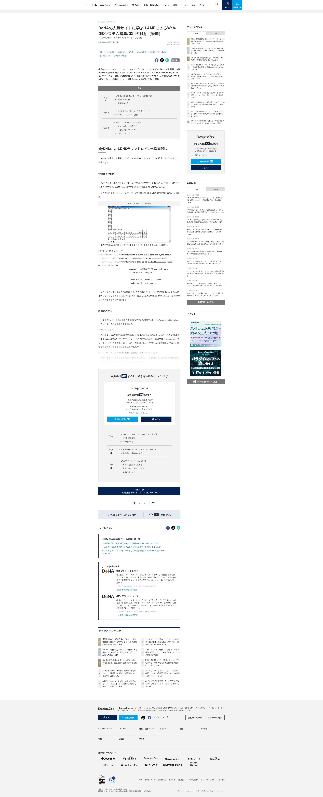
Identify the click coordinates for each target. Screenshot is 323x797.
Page (106, 112)
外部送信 (222, 780)
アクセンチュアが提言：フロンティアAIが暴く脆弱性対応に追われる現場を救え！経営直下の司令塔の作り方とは (162, 642)
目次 (139, 88)
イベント (184, 5)
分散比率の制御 (124, 99)
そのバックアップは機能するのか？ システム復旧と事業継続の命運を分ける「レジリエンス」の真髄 (205, 294)
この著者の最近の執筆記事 (127, 589)
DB (101, 52)
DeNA (164, 52)
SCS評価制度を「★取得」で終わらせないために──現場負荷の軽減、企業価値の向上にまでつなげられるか (119, 673)
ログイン (157, 419)
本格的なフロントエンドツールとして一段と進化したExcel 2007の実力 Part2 (134, 550)
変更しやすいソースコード (128, 129)
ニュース (166, 5)
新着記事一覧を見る (206, 302)
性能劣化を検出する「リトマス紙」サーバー (133, 111)
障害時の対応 (123, 103)
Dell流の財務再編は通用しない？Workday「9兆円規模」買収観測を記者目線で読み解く (119, 663)
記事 (175, 5)
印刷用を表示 (107, 528)
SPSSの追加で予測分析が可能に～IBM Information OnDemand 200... (131, 543)
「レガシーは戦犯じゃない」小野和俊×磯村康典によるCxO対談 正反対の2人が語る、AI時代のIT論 (119, 652)
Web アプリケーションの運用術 (128, 122)
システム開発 (141, 52)
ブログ (201, 5)
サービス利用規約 (192, 780)
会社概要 (181, 780)
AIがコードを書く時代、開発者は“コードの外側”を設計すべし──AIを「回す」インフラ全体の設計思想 (162, 652)
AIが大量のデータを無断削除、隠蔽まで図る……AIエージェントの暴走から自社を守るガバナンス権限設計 (205, 284)
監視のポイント (124, 133)
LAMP (131, 52)
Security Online (121, 5)
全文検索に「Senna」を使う (127, 114)
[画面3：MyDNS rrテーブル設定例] (139, 224)
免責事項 (172, 780)
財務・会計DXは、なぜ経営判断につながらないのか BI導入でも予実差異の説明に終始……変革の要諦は (162, 663)
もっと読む (106, 553)
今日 (196, 33)
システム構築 (109, 52)
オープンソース (105, 56)
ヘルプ (139, 780)
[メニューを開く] (86, 5)
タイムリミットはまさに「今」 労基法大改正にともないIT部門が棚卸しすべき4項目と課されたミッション (162, 673)
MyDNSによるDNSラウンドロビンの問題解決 (134, 95)
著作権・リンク (149, 780)
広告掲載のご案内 (215, 717)
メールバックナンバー (141, 413)
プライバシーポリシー (208, 780)
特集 (193, 5)
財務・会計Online (151, 5)
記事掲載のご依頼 (195, 717)
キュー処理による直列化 (127, 126)
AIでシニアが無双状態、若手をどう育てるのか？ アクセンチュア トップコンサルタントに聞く (162, 684)
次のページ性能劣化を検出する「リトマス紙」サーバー (139, 491)
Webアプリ (122, 52)
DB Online (136, 5)
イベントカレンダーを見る (207, 381)
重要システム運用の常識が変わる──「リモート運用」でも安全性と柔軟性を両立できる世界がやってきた (205, 230)
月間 (215, 33)
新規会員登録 (123, 419)
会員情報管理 (162, 780)
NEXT (154, 503)
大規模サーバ (154, 52)
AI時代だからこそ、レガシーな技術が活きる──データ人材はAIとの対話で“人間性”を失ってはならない (119, 684)
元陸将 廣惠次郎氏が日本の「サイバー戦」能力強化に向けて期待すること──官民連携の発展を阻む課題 (119, 642)
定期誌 (121, 738)
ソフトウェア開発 (120, 56)
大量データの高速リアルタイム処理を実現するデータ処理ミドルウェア (132, 547)
